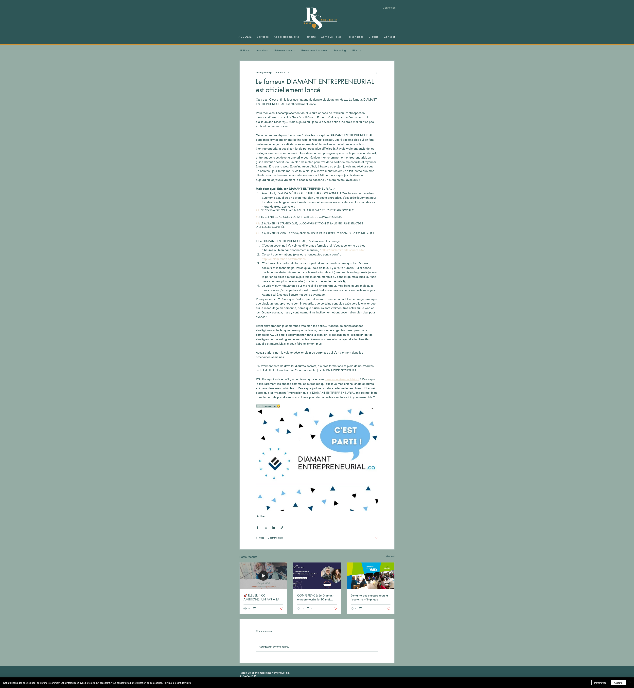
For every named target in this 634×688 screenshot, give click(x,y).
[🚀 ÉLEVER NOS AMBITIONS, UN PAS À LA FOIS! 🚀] (263, 575)
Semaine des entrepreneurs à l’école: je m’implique (369, 597)
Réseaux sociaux (284, 50)
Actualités (262, 50)
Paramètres (600, 682)
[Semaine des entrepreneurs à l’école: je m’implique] (370, 575)
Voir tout (390, 556)
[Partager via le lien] (281, 527)
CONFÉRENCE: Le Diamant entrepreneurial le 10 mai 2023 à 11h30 (315, 597)
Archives (261, 516)
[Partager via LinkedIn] (273, 527)
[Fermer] (630, 682)
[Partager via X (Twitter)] (265, 527)
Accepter (618, 682)
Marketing (340, 50)
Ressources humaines (314, 50)
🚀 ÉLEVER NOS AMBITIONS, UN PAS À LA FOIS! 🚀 (261, 597)
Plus (355, 50)
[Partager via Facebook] (257, 527)
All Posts (244, 50)
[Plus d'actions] (376, 72)
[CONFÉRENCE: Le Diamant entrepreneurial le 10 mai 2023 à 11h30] (317, 575)
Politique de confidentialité (177, 682)
